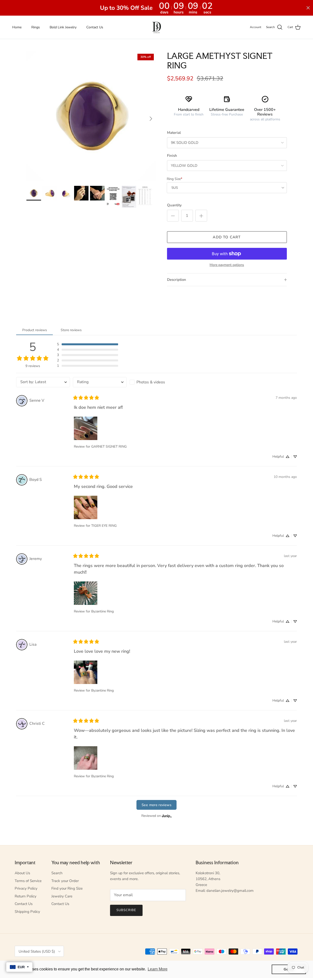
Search (57, 873)
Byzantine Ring (102, 611)
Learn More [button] (158, 969)
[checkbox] (156, 382)
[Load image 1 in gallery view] (91, 116)
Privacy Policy (26, 888)
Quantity (174, 205)
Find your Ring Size (67, 888)
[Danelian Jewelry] (156, 27)
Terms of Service (28, 880)
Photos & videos (150, 382)
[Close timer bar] (308, 8)
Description (176, 279)
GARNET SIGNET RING (109, 446)
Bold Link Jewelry (63, 27)
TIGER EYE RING (104, 525)
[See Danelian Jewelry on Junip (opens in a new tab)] (167, 816)
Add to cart (227, 237)
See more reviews (156, 804)
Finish (172, 155)
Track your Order (65, 880)
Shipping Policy (27, 911)
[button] (87, 344)
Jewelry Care (61, 896)
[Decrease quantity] (173, 215)
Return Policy (25, 896)
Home (17, 27)
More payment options (227, 265)
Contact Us (94, 27)
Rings (35, 27)
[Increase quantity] (201, 215)
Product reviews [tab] (34, 330)
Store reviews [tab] (71, 330)
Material (174, 132)
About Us (22, 873)
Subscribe (126, 910)
